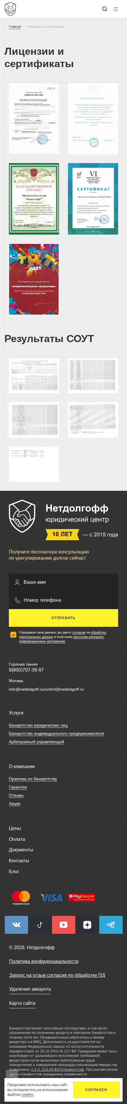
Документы (21, 849)
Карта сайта (22, 1003)
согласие (79, 632)
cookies (27, 1095)
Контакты (19, 860)
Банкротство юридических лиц (38, 725)
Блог (14, 871)
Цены (15, 828)
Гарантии (18, 787)
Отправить (63, 618)
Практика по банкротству (33, 778)
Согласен (96, 1090)
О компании (22, 766)
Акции (14, 803)
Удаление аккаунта (30, 989)
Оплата (17, 839)
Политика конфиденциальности (44, 961)
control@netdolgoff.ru (63, 689)
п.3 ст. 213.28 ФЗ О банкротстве (57, 1069)
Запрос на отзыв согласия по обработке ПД (57, 975)
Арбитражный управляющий (36, 741)
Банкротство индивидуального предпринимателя (56, 733)
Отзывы (16, 795)
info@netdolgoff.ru (26, 689)
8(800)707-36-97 (26, 669)
